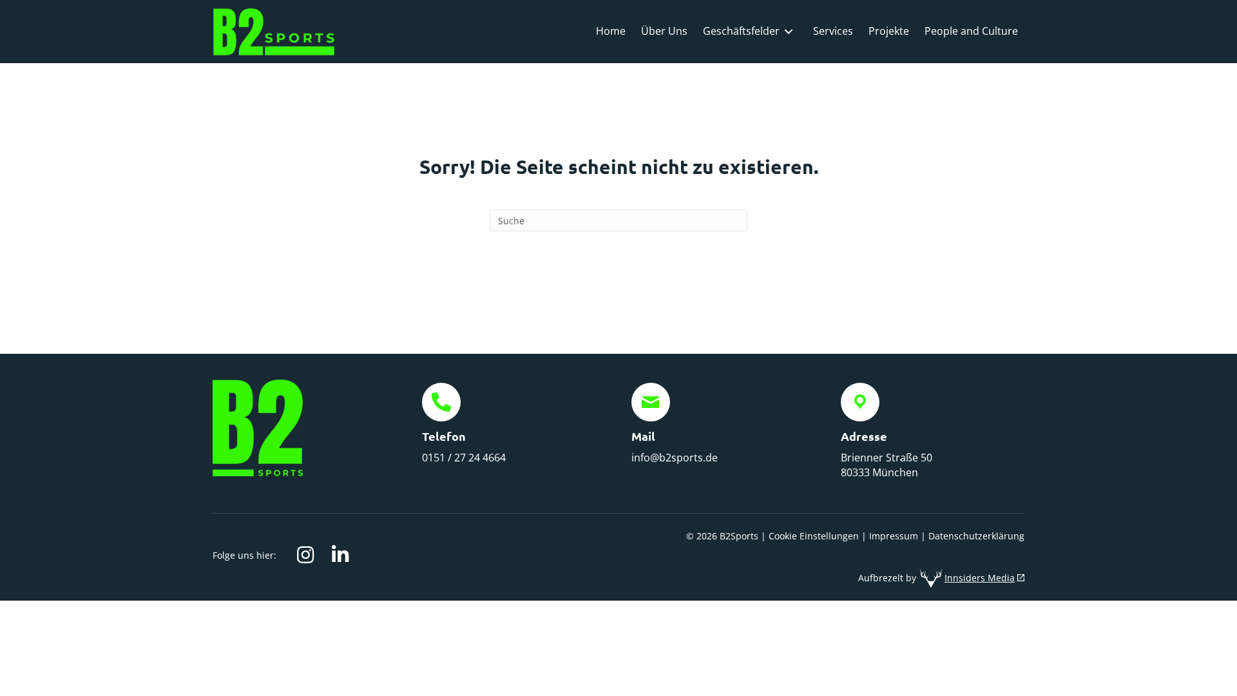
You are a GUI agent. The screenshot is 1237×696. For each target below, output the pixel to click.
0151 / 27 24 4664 (464, 457)
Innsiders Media (980, 578)
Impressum (893, 536)
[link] (611, 31)
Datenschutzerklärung (976, 536)
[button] (305, 555)
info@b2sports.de (674, 457)
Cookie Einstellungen (814, 536)
